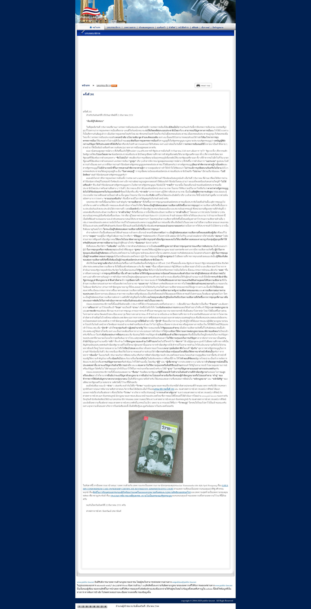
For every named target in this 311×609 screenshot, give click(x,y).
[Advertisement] (156, 58)
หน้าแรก (86, 85)
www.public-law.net (85, 582)
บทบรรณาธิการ (104, 85)
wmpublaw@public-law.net (184, 582)
